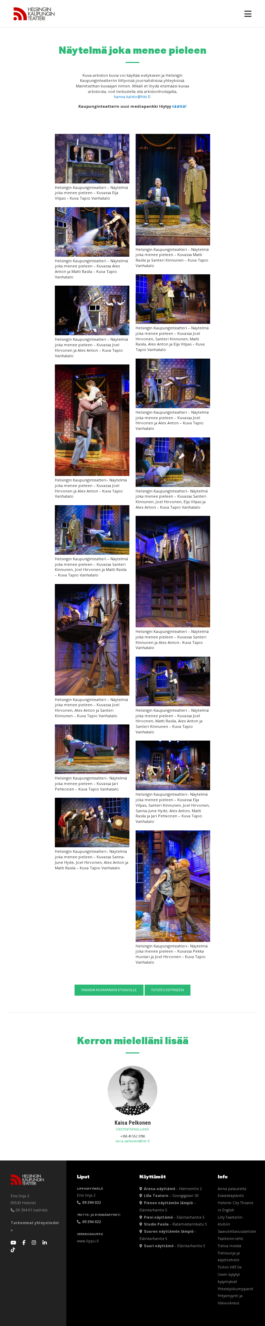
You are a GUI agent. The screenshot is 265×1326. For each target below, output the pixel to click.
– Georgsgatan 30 (171, 1195)
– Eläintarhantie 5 (174, 1217)
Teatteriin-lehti (230, 1238)
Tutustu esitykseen (167, 990)
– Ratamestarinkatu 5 (175, 1224)
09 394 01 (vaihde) (31, 1210)
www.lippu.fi (88, 1241)
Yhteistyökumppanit (235, 1288)
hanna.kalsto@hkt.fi (132, 96)
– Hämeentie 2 (173, 1188)
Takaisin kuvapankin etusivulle (109, 990)
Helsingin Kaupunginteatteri (34, 14)
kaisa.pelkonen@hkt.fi (133, 1141)
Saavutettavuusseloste (237, 1231)
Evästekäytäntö (231, 1195)
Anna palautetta (232, 1188)
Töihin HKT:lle (230, 1267)
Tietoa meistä (229, 1245)
